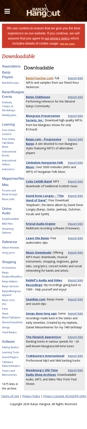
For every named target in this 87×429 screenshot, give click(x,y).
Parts (5, 309)
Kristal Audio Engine (40, 224)
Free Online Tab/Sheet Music (8, 142)
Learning (8, 124)
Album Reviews (10, 247)
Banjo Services (10, 286)
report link (75, 78)
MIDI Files (7, 223)
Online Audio (7, 210)
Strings (6, 327)
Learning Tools (10, 352)
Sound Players (10, 357)
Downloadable (10, 219)
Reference (9, 241)
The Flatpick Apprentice (43, 337)
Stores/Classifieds (12, 322)
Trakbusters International (45, 356)
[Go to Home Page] (44, 11)
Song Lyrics (8, 252)
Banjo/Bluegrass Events (14, 94)
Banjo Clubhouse (38, 97)
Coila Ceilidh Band (39, 181)
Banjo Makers (10, 281)
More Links (8, 199)
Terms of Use (10, 396)
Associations (11, 66)
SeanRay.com (35, 299)
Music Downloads (38, 252)
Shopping (9, 261)
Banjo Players (7, 74)
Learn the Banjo (37, 238)
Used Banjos (9, 332)
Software (8, 341)
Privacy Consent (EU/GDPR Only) (64, 396)
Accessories (9, 267)
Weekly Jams (9, 115)
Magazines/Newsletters (19, 178)
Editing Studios (10, 347)
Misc (5, 184)
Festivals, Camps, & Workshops (8, 106)
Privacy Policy (31, 396)
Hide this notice (67, 44)
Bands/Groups (10, 82)
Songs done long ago (41, 313)
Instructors (8, 169)
